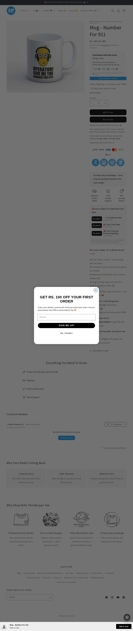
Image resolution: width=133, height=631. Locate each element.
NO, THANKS (66, 333)
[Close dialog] (96, 290)
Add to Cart (123, 626)
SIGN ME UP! (66, 325)
